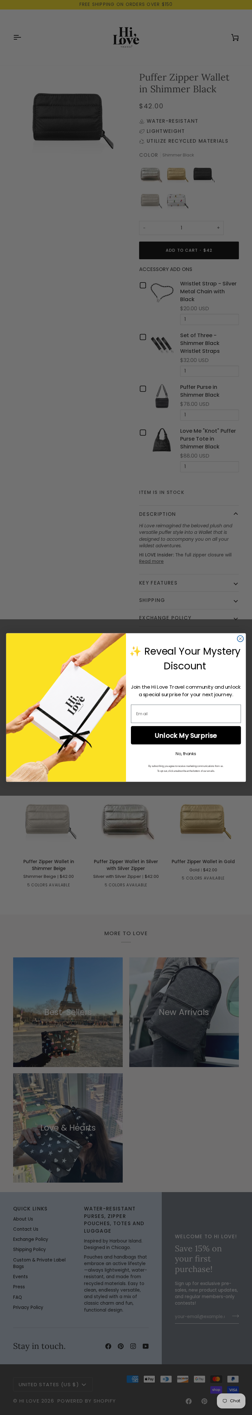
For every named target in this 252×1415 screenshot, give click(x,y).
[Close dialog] (240, 639)
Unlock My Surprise (186, 735)
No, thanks (186, 754)
